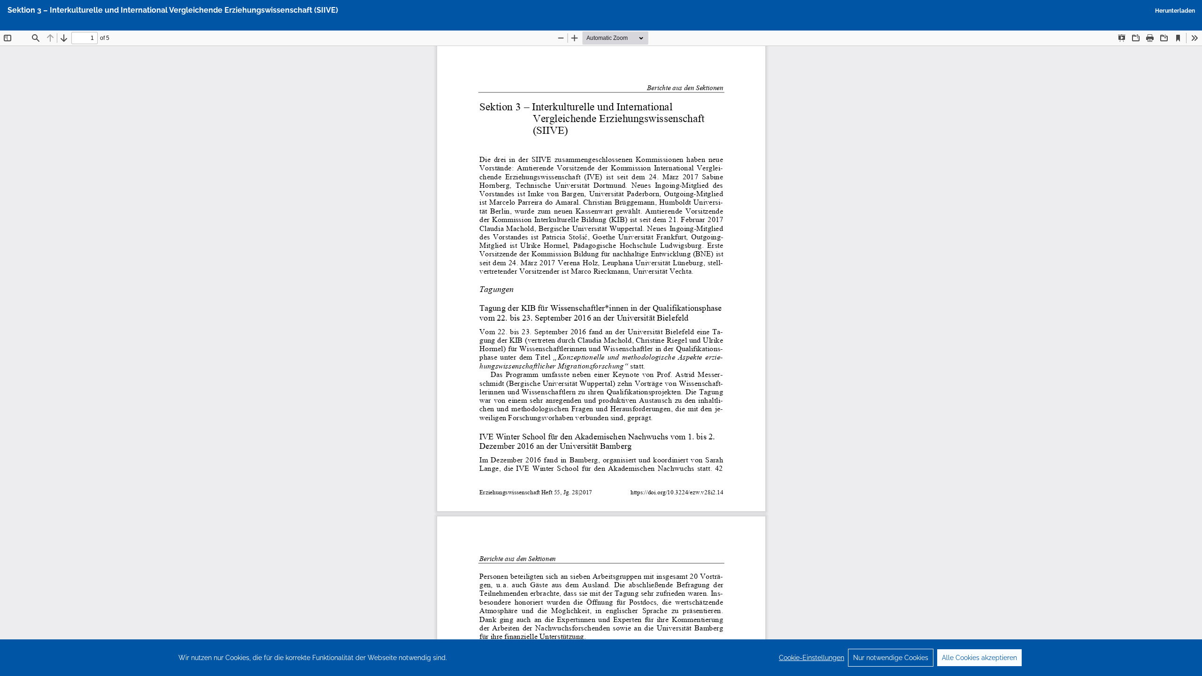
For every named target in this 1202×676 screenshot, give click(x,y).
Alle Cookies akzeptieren (979, 657)
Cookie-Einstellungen (811, 657)
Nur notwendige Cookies (890, 657)
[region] (601, 657)
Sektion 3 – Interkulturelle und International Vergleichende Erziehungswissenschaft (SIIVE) (173, 10)
